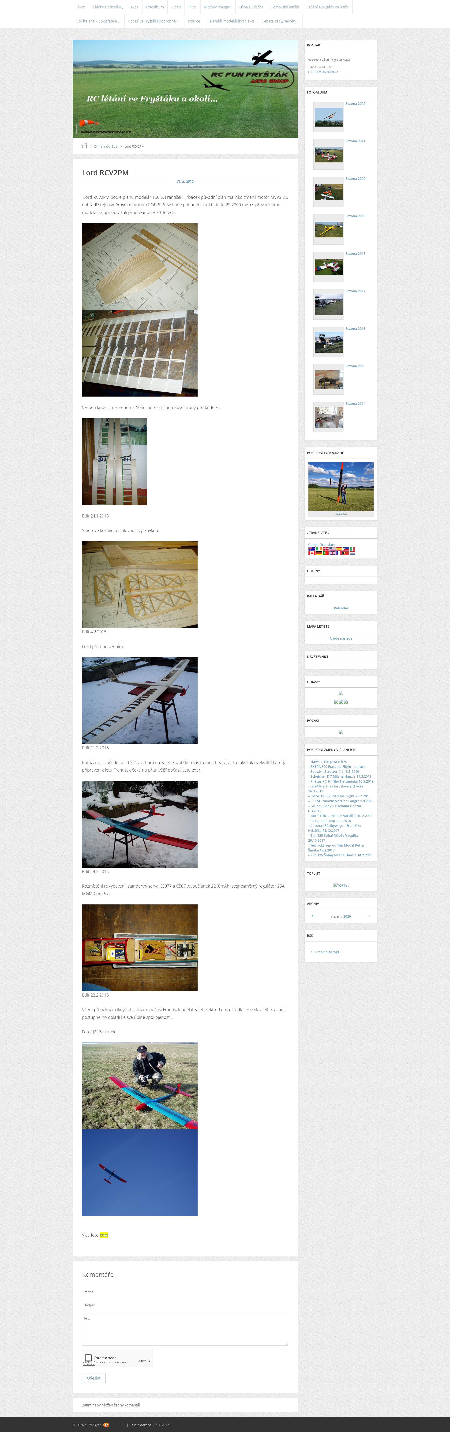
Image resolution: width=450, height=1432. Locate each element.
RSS (120, 1425)
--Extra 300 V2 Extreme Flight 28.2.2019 (339, 796)
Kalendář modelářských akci (231, 21)
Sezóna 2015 (355, 366)
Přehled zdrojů (327, 952)
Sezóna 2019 (355, 216)
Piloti (192, 7)
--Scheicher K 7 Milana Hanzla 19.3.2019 (339, 776)
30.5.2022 (341, 513)
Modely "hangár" (218, 7)
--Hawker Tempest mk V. (327, 761)
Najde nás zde (341, 638)
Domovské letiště (285, 7)
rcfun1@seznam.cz (323, 71)
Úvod (80, 7)
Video (176, 7)
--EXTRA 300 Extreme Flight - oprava (337, 766)
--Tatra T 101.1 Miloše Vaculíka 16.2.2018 (340, 815)
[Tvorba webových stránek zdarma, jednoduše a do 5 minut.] (106, 1425)
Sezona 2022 (355, 103)
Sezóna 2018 (355, 253)
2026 (347, 916)
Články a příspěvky (108, 7)
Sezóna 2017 (355, 291)
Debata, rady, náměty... (280, 21)
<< (313, 916)
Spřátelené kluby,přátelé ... (98, 21)
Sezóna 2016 (355, 328)
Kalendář (341, 608)
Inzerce (194, 21)
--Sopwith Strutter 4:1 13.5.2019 (333, 771)
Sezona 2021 (355, 141)
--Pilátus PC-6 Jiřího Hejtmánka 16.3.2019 (341, 781)
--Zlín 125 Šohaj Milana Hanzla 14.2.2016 (340, 855)
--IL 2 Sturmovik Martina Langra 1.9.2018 (340, 801)
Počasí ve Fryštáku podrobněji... (154, 21)
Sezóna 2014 (355, 403)
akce (135, 7)
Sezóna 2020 (355, 178)
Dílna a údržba (251, 7)
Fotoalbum (155, 7)
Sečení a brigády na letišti (328, 7)
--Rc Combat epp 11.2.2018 (329, 820)
